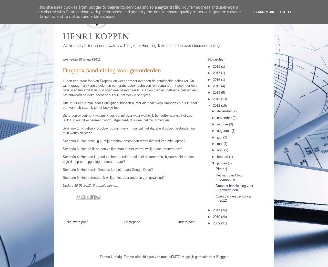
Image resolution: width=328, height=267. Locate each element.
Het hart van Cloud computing (229, 177)
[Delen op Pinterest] (97, 197)
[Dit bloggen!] (83, 197)
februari (223, 157)
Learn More (264, 12)
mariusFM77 (170, 257)
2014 (217, 92)
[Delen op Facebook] (93, 197)
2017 (217, 73)
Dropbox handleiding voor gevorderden (234, 188)
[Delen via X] (88, 197)
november (225, 118)
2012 (217, 105)
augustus (224, 131)
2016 (217, 80)
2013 (217, 99)
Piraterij (221, 169)
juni (220, 137)
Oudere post (186, 222)
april (220, 150)
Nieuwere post (77, 222)
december (225, 111)
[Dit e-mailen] (78, 197)
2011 (217, 210)
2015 (217, 86)
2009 (217, 223)
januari (222, 163)
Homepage (132, 222)
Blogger (221, 257)
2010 (217, 217)
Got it (286, 12)
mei (220, 144)
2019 (217, 66)
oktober (223, 124)
